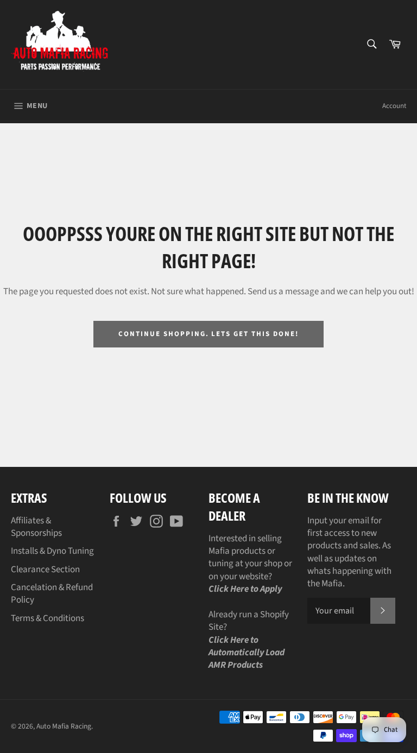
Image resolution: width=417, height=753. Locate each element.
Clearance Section (45, 569)
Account (394, 106)
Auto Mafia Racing (63, 726)
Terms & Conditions (47, 618)
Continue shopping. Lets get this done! (208, 334)
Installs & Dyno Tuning (52, 551)
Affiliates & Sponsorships (36, 527)
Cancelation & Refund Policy (52, 593)
